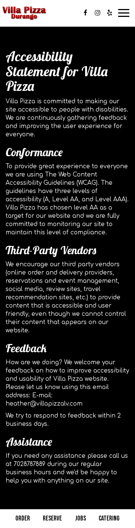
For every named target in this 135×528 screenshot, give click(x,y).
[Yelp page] (110, 13)
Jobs (80, 518)
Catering (109, 518)
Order (22, 518)
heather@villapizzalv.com (44, 403)
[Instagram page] (98, 13)
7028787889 (29, 464)
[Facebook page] (86, 13)
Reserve (52, 518)
